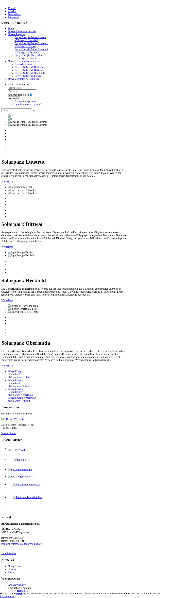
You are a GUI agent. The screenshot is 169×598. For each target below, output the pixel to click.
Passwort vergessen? (25, 101)
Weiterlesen (7, 181)
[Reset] (34, 110)
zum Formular (8, 553)
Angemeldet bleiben (18, 94)
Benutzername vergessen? (28, 104)
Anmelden (14, 98)
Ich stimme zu (7, 596)
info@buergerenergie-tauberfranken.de (21, 543)
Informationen (8, 433)
